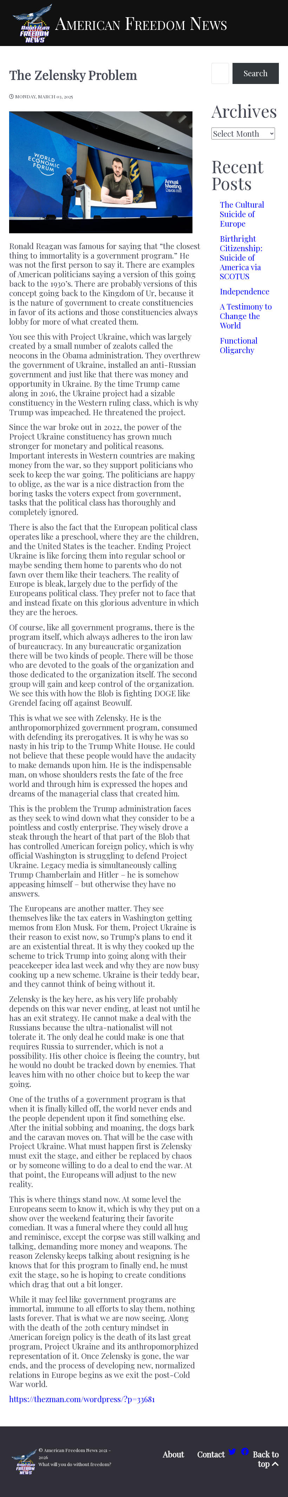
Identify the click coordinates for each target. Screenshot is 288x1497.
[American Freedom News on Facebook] (245, 1451)
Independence (244, 291)
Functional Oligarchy (238, 345)
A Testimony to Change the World (246, 316)
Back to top (266, 1459)
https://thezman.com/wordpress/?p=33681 (82, 1399)
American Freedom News (141, 22)
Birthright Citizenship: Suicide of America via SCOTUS (241, 257)
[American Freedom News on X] (233, 1451)
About (173, 1454)
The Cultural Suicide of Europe (242, 214)
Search (256, 73)
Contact (211, 1454)
